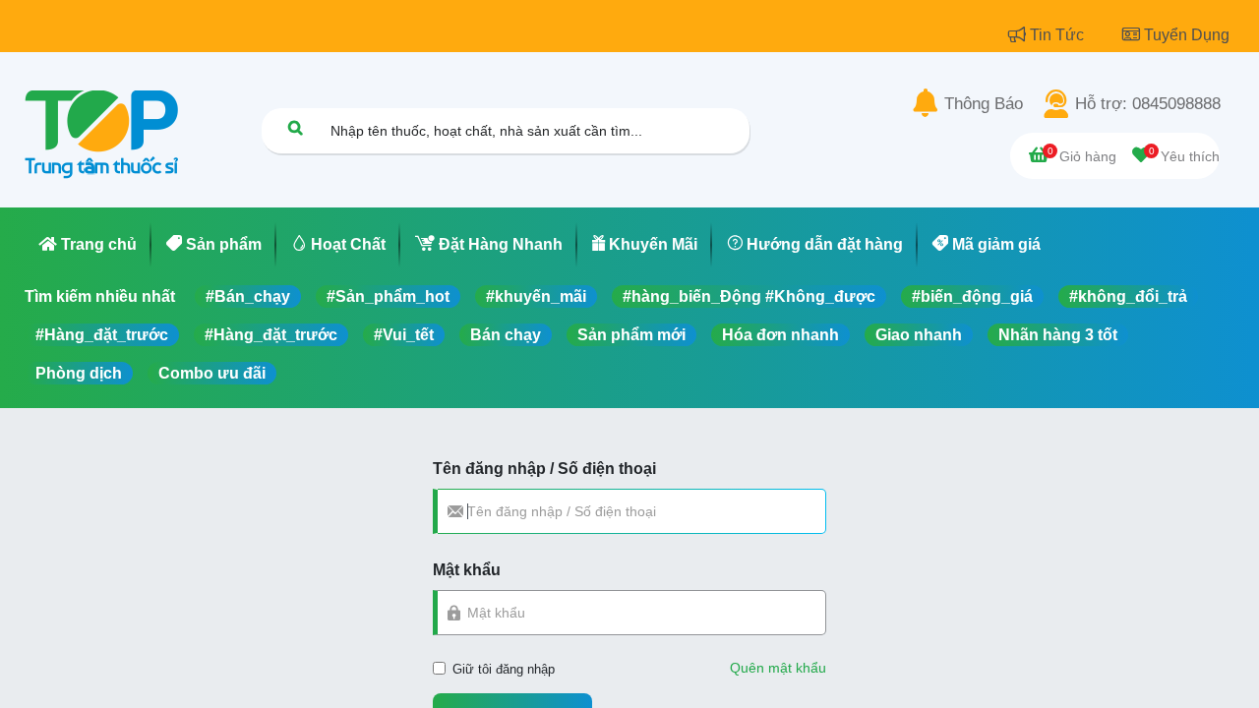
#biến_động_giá (972, 296)
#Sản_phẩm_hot (388, 296)
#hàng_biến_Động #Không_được (749, 296)
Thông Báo (983, 104)
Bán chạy (505, 334)
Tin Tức (1059, 35)
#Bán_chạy (248, 296)
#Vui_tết (404, 334)
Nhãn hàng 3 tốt (1057, 334)
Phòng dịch (78, 373)
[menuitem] (88, 244)
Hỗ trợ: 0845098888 (1148, 104)
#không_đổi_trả (1128, 296)
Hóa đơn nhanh (780, 334)
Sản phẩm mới (631, 334)
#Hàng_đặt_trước (101, 334)
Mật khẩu (467, 569)
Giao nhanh (918, 334)
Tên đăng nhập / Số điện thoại (544, 468)
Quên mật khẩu (778, 668)
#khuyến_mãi (536, 296)
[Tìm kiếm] (295, 127)
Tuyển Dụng (1186, 35)
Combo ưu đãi (212, 373)
